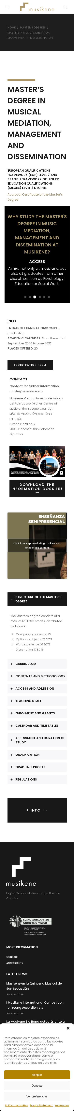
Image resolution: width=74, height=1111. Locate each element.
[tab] (37, 599)
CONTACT (12, 957)
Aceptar (37, 1074)
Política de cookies (16, 1105)
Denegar (37, 1085)
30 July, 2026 (14, 994)
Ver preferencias (37, 1096)
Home (11, 27)
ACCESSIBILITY (14, 963)
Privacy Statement (41, 1105)
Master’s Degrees (33, 27)
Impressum (62, 1105)
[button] (68, 1028)
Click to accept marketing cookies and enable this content (37, 545)
